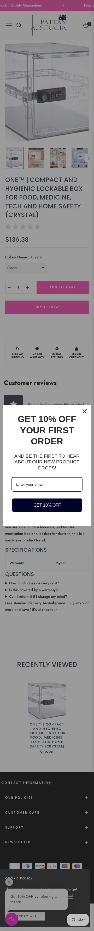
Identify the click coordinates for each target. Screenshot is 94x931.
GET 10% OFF (47, 505)
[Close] (84, 411)
